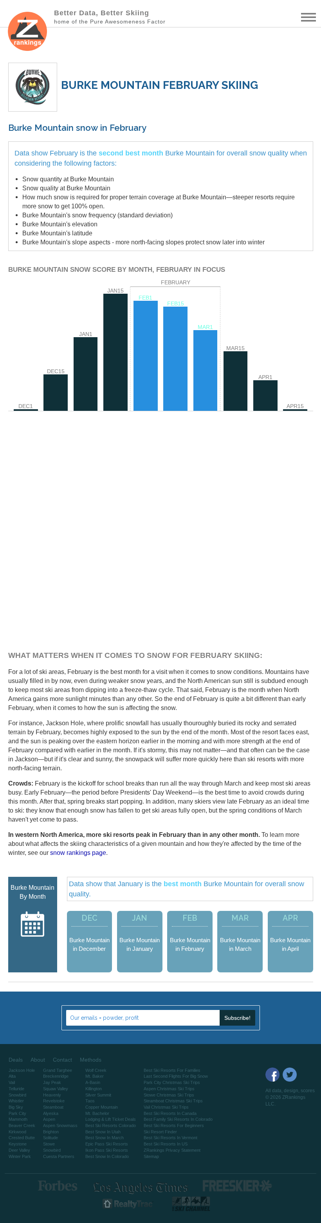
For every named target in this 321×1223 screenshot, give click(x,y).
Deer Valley (19, 1150)
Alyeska (50, 1113)
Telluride (16, 1088)
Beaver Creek (22, 1125)
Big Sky (16, 1107)
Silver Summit (98, 1095)
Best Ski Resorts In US (166, 1144)
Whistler (16, 1100)
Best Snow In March (104, 1137)
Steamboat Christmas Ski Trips (173, 1100)
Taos (90, 1100)
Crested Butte (22, 1137)
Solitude (50, 1137)
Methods (90, 1060)
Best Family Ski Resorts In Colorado (178, 1119)
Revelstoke (54, 1100)
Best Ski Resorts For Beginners (174, 1125)
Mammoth (18, 1119)
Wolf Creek (95, 1070)
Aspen (49, 1119)
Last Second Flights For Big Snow (176, 1076)
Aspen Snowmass (60, 1125)
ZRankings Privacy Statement (172, 1150)
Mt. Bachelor (97, 1113)
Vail (12, 1082)
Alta (12, 1076)
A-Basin (92, 1082)
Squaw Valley (55, 1088)
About (38, 1060)
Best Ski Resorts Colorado (110, 1125)
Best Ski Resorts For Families (172, 1070)
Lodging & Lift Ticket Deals (110, 1119)
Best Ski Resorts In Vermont (170, 1137)
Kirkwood (17, 1131)
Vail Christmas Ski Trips (166, 1107)
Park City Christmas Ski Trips (172, 1082)
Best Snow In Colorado (107, 1156)
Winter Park (20, 1156)
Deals (16, 1060)
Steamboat (53, 1107)
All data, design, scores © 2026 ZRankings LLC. (290, 1097)
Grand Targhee (57, 1070)
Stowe (49, 1144)
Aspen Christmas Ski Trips (169, 1088)
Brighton (51, 1131)
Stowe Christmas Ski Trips (169, 1095)
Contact (62, 1060)
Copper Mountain (101, 1107)
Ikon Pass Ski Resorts (106, 1150)
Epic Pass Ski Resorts (106, 1144)
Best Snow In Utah (103, 1131)
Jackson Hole (22, 1070)
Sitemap (151, 1156)
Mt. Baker (94, 1076)
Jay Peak (52, 1082)
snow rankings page (78, 852)
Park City (17, 1113)
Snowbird (17, 1095)
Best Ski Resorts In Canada (170, 1113)
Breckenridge (56, 1076)
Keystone (18, 1144)
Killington (93, 1088)
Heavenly (52, 1095)
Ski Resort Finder (160, 1131)
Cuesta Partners (58, 1156)
